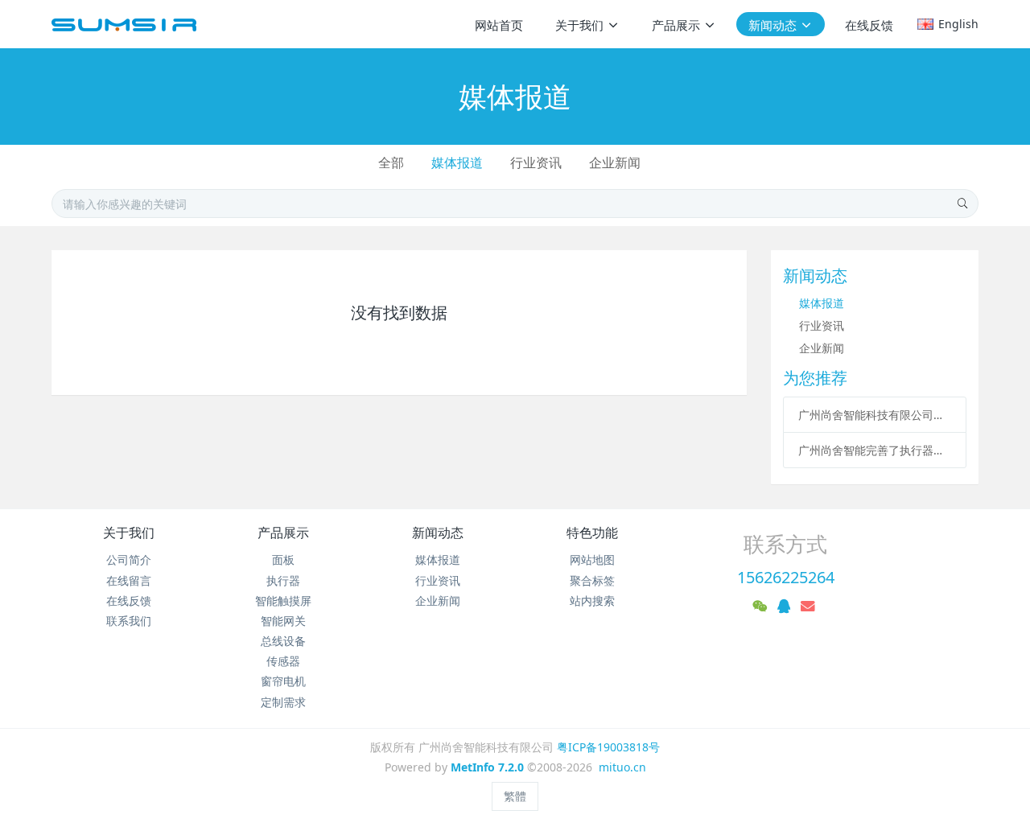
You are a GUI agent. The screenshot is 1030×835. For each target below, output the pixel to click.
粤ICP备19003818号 (608, 747)
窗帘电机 (283, 681)
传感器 (283, 660)
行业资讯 (536, 162)
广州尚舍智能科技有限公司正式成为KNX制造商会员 (875, 414)
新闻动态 (438, 532)
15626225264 (785, 577)
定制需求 (283, 702)
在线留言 (128, 580)
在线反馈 (128, 600)
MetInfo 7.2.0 (487, 767)
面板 (283, 559)
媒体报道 (457, 162)
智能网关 (283, 620)
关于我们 (128, 532)
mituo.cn (622, 767)
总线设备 (283, 640)
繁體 (515, 796)
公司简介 (128, 559)
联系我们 (128, 620)
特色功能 (592, 532)
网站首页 (499, 25)
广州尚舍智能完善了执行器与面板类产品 (875, 450)
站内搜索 (592, 600)
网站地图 (592, 559)
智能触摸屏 (283, 600)
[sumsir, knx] (124, 24)
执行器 (283, 580)
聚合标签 (592, 580)
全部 (391, 162)
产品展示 (283, 532)
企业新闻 (615, 162)
